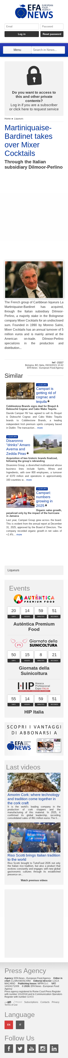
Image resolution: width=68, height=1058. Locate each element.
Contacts (44, 1002)
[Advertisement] (34, 222)
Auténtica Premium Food (34, 626)
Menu (17, 49)
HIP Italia (34, 711)
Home (8, 118)
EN (8, 1024)
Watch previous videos (34, 880)
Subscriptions (31, 1002)
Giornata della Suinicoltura (34, 670)
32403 (30, 997)
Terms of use (11, 1004)
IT (20, 1024)
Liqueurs (18, 118)
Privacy (55, 1002)
